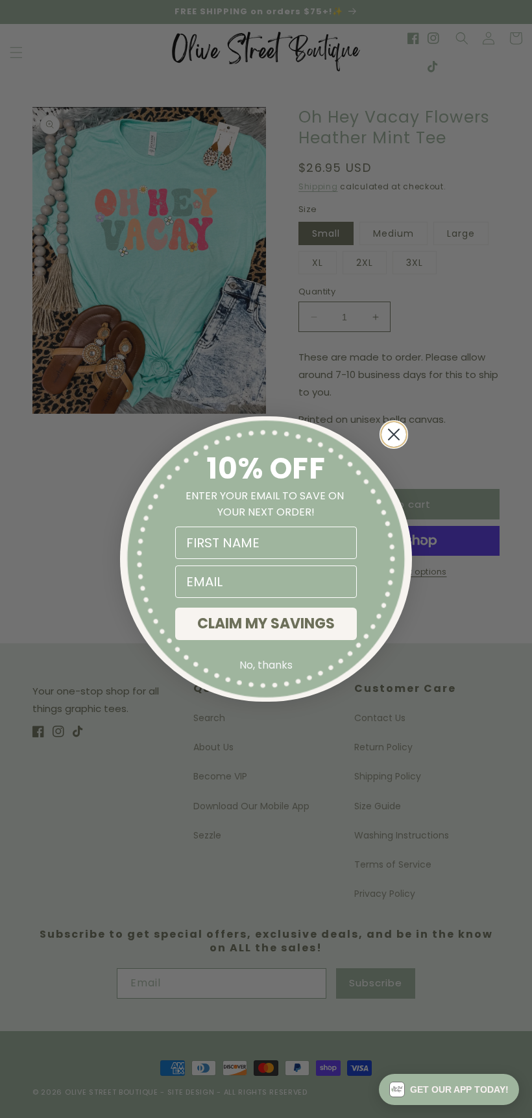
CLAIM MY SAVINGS (266, 623)
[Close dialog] (394, 434)
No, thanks (266, 665)
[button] (449, 1089)
